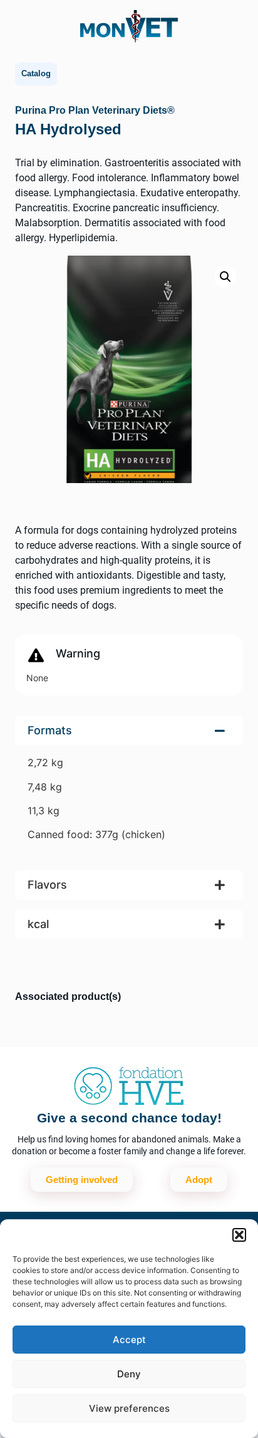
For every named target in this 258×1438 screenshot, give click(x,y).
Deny (129, 1374)
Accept (129, 1340)
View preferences (129, 1408)
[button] (239, 1235)
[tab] (129, 788)
